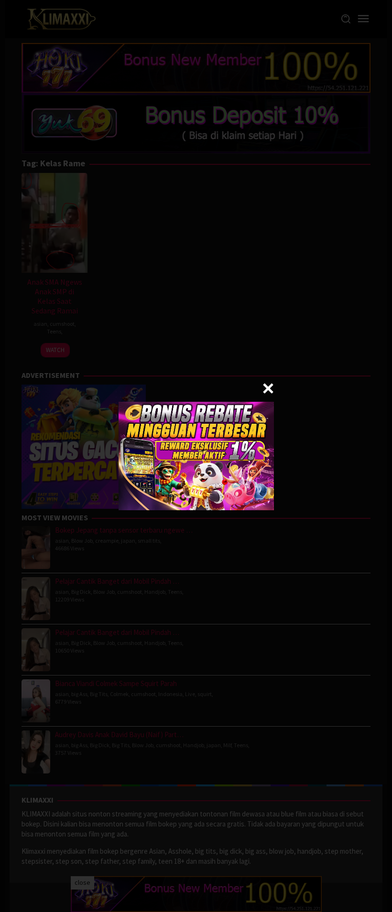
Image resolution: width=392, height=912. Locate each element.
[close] (268, 388)
